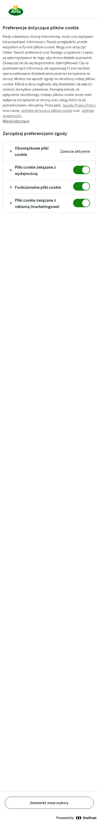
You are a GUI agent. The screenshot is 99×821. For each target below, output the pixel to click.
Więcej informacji (16, 121)
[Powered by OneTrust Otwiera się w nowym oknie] (76, 817)
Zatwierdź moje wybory (49, 803)
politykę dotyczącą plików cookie (46, 110)
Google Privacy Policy (79, 105)
